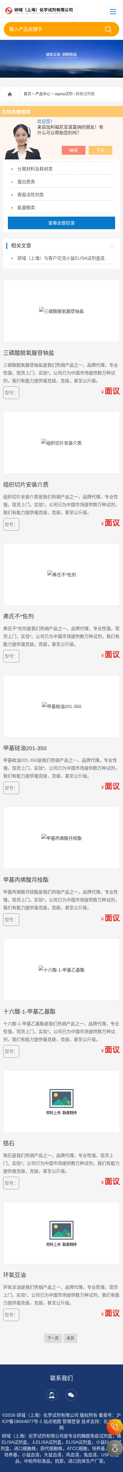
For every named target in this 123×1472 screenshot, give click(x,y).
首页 (27, 94)
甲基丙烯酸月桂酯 (26, 880)
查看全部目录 (61, 222)
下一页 (53, 1338)
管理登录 (71, 1421)
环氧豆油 (14, 1275)
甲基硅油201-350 (25, 748)
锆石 (9, 1143)
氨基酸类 (26, 207)
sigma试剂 (64, 94)
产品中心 (42, 94)
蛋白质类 (26, 181)
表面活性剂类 (30, 194)
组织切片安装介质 (26, 485)
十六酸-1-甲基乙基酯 (29, 1012)
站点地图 (52, 1421)
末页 (70, 1338)
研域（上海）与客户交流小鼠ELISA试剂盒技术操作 (64, 258)
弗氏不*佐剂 (18, 616)
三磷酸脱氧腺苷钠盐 (28, 353)
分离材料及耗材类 (35, 168)
